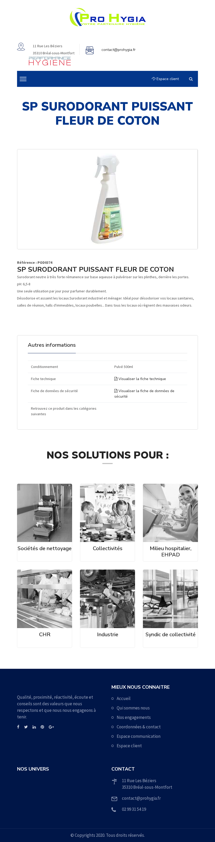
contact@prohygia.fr (118, 49)
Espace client (167, 78)
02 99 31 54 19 (134, 809)
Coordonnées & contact (139, 727)
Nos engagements (134, 717)
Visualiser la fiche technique (141, 378)
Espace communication (138, 736)
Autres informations (52, 345)
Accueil (124, 698)
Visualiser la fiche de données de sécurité (144, 393)
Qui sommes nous (133, 708)
